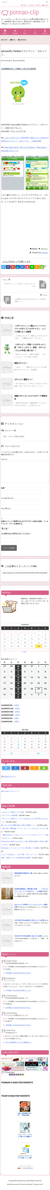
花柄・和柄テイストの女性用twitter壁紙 (15, 858)
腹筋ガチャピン (20, 363)
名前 (3, 488)
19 (18, 744)
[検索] (47, 2)
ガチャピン (44, 249)
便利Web (35, 249)
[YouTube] (25, 768)
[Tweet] (3, 267)
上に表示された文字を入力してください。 (16, 533)
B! (31, 5)
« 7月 (11, 753)
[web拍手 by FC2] (46, 267)
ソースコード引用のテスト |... (15, 1015)
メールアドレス (7, 498)
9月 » (38, 753)
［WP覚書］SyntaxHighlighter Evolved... (18, 973)
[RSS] (37, 267)
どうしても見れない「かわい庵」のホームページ (19, 854)
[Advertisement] (20, 225)
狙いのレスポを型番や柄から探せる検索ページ (18, 825)
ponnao (45, 252)
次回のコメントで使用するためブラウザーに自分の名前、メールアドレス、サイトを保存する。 (24, 522)
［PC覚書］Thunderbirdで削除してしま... (18, 990)
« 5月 (24, 652)
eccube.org (10, 1032)
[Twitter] (6, 768)
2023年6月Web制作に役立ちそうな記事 (29, 920)
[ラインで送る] (32, 267)
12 (18, 741)
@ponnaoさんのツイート (10, 791)
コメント (4, 459)
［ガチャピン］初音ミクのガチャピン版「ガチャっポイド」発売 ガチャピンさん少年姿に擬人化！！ (30, 347)
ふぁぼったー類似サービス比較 (12, 812)
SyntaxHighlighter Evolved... (15, 963)
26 (18, 747)
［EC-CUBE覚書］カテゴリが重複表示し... (18, 1042)
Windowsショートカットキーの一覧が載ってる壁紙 (20, 848)
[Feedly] (44, 768)
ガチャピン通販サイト (23, 379)
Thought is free (37, 1184)
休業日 (16, 705)
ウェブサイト (6, 508)
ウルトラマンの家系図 (9, 815)
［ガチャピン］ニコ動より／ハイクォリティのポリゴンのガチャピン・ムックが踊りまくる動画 (30, 329)
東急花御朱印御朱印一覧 (23, 873)
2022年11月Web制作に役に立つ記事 (28, 936)
